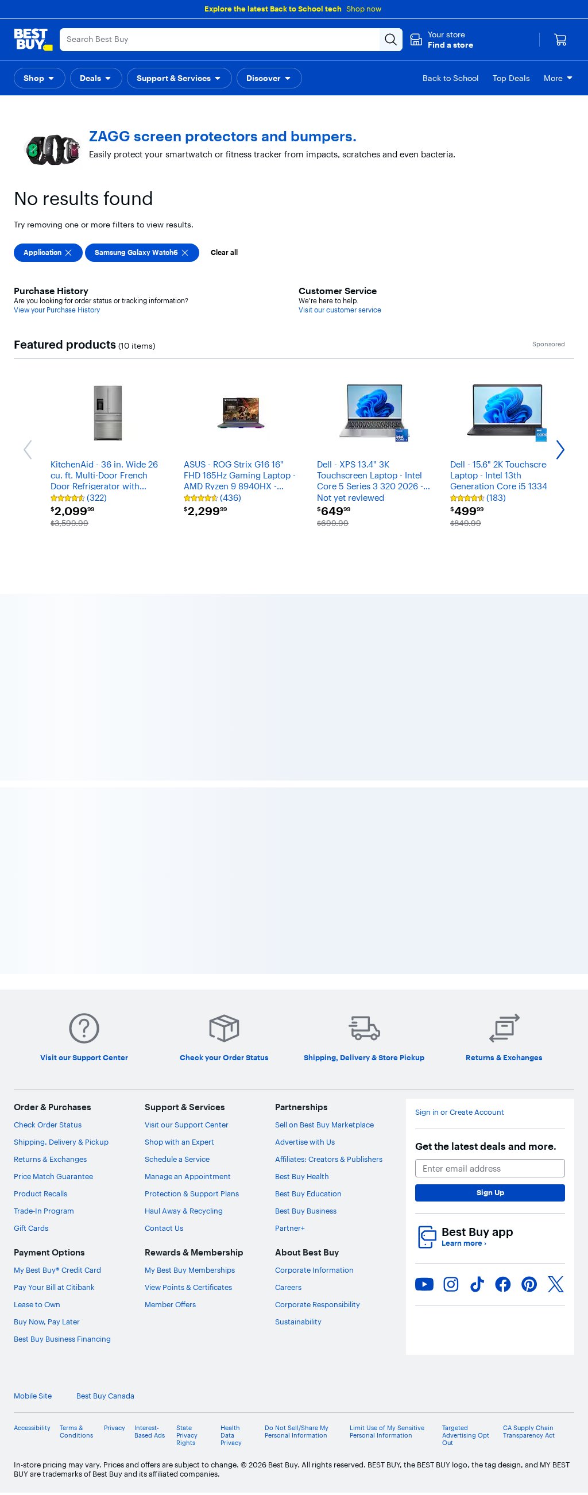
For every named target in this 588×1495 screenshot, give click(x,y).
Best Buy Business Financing (62, 1338)
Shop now (363, 8)
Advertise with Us (305, 1141)
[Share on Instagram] (451, 1284)
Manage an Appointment (188, 1176)
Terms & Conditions (76, 1431)
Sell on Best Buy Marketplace (324, 1124)
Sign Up (490, 1192)
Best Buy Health (302, 1176)
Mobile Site (33, 1396)
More (553, 78)
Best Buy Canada (105, 1396)
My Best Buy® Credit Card (57, 1269)
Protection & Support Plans (192, 1193)
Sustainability (298, 1321)
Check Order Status (48, 1124)
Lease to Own (37, 1304)
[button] (441, 39)
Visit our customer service (340, 310)
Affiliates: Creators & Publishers (328, 1159)
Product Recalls (40, 1193)
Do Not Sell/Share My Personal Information (296, 1431)
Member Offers (170, 1304)
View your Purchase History (57, 310)
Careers (288, 1287)
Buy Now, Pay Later (47, 1321)
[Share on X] (556, 1284)
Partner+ (290, 1228)
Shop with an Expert (179, 1141)
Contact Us (164, 1228)
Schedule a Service (177, 1159)
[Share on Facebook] (503, 1284)
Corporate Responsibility (317, 1304)
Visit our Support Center (187, 1124)
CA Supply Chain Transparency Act (529, 1431)
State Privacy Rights (187, 1435)
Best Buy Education (308, 1193)
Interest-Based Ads (149, 1431)
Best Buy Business (305, 1210)
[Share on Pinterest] (529, 1284)
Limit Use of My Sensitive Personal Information (387, 1431)
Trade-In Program (44, 1210)
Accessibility (32, 1428)
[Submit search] (391, 39)
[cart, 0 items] (560, 40)
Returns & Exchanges (50, 1159)
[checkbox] (48, 253)
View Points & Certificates (188, 1287)
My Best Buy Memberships (190, 1269)
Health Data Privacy (231, 1435)
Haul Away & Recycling (184, 1210)
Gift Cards (31, 1228)
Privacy (114, 1428)
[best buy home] (33, 39)
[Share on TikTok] (477, 1284)
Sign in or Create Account (459, 1112)
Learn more (464, 1243)
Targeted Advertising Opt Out (465, 1435)
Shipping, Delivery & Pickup (61, 1141)
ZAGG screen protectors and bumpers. (223, 136)
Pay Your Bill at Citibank (54, 1287)
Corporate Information (314, 1269)
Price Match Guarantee (53, 1176)
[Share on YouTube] (424, 1284)
